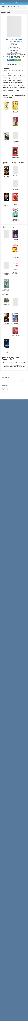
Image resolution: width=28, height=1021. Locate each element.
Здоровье (19, 6)
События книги (14, 52)
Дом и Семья (13, 6)
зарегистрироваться (15, 368)
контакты (11, 380)
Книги (8, 6)
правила (20, 380)
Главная (3, 6)
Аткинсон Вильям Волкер (16, 41)
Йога (15, 43)
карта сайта (16, 380)
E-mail (7, 389)
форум (7, 380)
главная (3, 380)
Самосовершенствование (16, 39)
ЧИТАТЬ (18, 59)
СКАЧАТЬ (10, 59)
